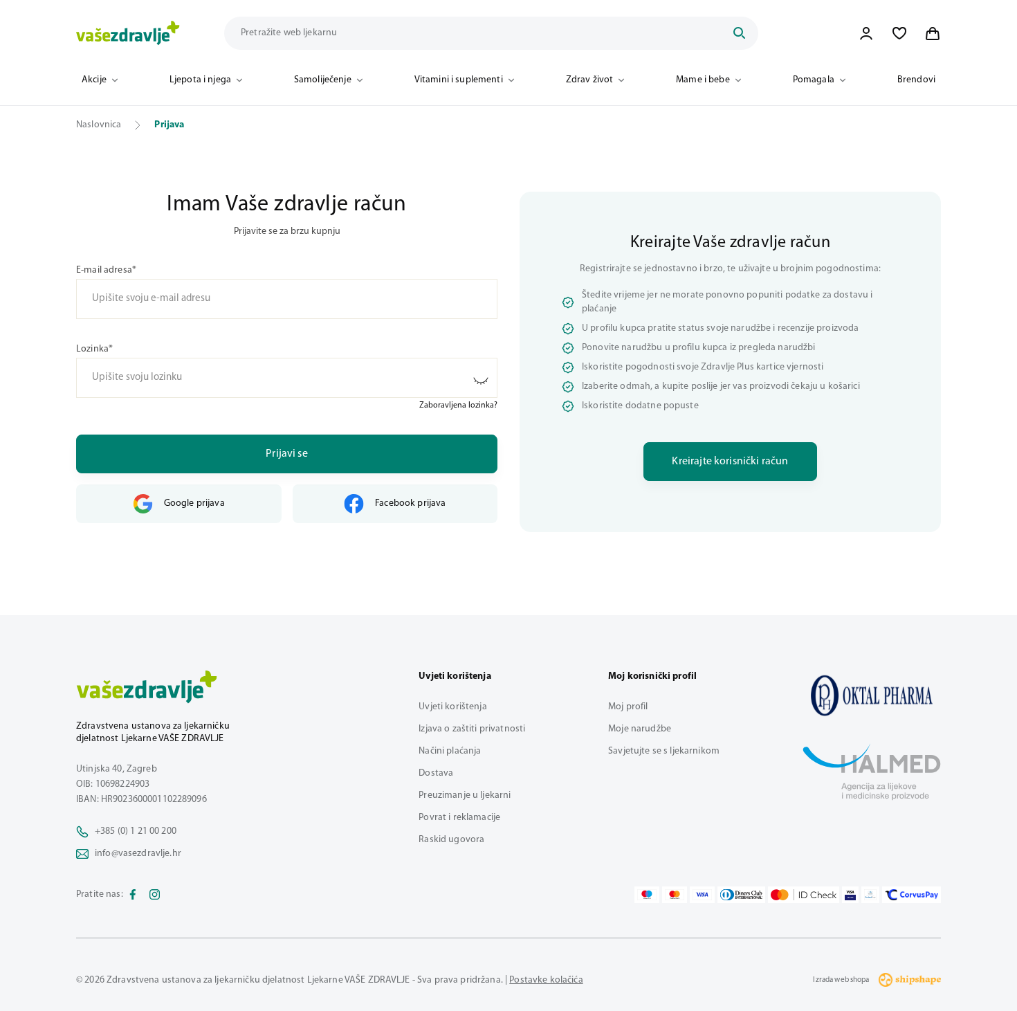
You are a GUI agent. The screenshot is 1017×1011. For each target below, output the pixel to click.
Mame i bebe (703, 80)
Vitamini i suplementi (458, 80)
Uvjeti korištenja (452, 707)
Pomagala (813, 80)
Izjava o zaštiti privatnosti (472, 729)
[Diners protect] (870, 894)
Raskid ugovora (451, 840)
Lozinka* (94, 349)
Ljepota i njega (200, 80)
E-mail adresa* (106, 270)
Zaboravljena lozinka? (458, 405)
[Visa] (702, 894)
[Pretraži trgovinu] (739, 33)
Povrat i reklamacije (459, 817)
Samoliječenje (322, 80)
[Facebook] (133, 894)
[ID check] (803, 894)
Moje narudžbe (639, 729)
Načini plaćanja (450, 751)
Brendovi (916, 80)
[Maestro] (646, 894)
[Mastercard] (674, 894)
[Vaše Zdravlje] (128, 33)
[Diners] (741, 894)
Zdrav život (590, 80)
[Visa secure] (850, 894)
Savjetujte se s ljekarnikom (664, 751)
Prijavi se (287, 453)
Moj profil (628, 707)
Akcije (94, 80)
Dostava (436, 773)
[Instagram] (155, 894)
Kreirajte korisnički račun (730, 461)
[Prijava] (866, 33)
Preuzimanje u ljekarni (465, 795)
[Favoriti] (899, 33)
